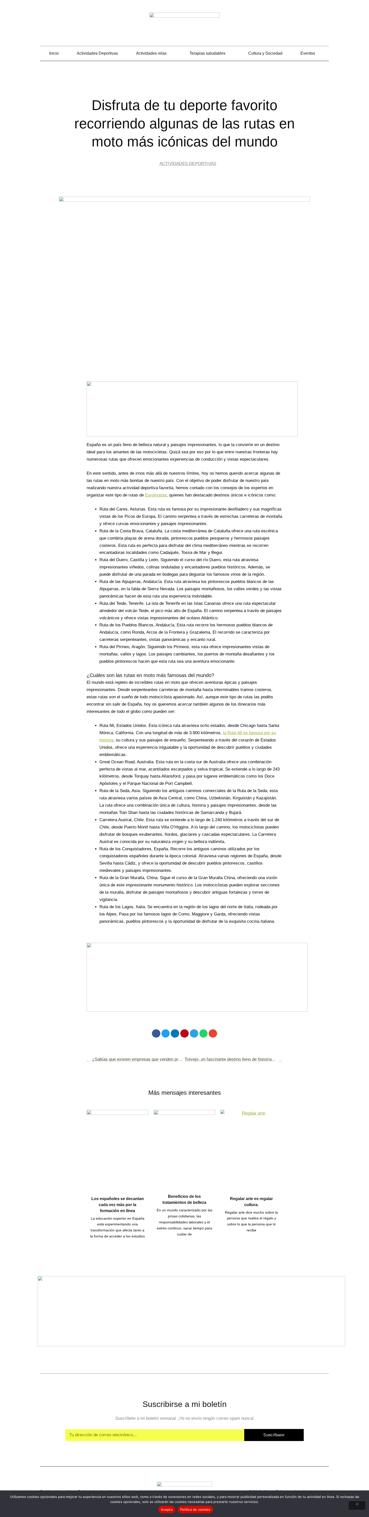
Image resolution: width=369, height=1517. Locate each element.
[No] (357, 1505)
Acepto (167, 1509)
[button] (325, 25)
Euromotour (156, 495)
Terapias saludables (207, 53)
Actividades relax (151, 53)
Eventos (307, 53)
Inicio (54, 53)
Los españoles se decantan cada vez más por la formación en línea (117, 1205)
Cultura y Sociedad (265, 53)
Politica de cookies (195, 1509)
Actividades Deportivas (97, 53)
